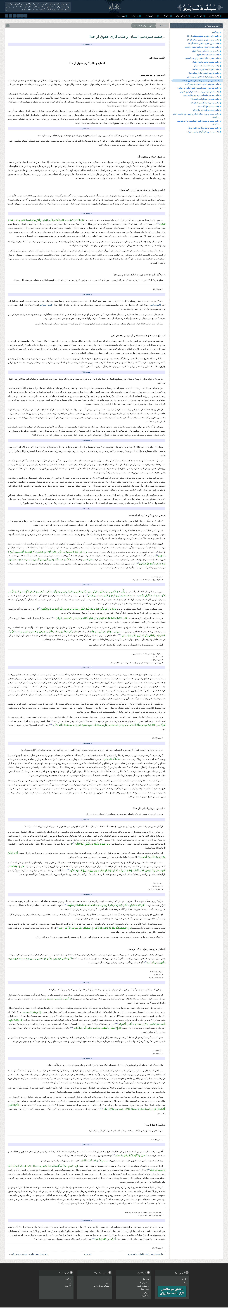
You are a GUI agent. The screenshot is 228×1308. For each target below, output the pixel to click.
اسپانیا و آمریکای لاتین (101, 1286)
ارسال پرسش (150, 16)
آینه (70, 1283)
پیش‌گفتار (215, 32)
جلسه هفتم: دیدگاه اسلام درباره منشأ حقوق (202, 58)
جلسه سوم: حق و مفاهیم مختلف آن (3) (203, 43)
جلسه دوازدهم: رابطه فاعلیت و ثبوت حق (203, 77)
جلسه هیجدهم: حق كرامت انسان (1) (205, 99)
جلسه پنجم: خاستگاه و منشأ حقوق (205, 51)
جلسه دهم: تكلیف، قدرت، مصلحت (205, 69)
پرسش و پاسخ (143, 1286)
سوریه (107, 1283)
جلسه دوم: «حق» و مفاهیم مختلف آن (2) (203, 40)
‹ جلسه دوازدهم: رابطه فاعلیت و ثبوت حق (146, 1254)
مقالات (184, 1283)
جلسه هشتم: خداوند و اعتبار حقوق (206, 62)
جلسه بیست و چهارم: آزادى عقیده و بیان (203, 128)
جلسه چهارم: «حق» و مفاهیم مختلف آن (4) (202, 47)
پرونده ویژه (120, 16)
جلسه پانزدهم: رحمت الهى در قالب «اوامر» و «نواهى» (198, 88)
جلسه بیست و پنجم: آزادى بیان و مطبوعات (202, 132)
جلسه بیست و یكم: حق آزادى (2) (206, 110)
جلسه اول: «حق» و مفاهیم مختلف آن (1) (203, 36)
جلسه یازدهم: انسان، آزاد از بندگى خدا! (204, 73)
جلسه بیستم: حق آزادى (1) (208, 106)
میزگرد (146, 1293)
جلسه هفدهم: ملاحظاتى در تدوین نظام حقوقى (201, 95)
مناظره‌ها (145, 1296)
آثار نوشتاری (214, 16)
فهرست (88, 1254)
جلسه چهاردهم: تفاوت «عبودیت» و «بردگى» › (28, 1254)
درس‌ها (146, 1279)
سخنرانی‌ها (144, 1283)
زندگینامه (134, 16)
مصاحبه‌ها (145, 1289)
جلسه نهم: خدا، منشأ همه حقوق (206, 66)
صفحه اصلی (161, 26)
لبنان (108, 1279)
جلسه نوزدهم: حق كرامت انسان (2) (205, 103)
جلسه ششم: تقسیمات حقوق (208, 55)
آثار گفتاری (198, 16)
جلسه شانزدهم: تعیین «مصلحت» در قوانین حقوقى (199, 92)
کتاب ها (184, 1279)
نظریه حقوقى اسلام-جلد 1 (143, 26)
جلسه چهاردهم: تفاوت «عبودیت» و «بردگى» (202, 84)
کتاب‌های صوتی (181, 16)
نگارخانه (166, 16)
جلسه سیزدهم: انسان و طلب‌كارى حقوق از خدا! (200, 81)
